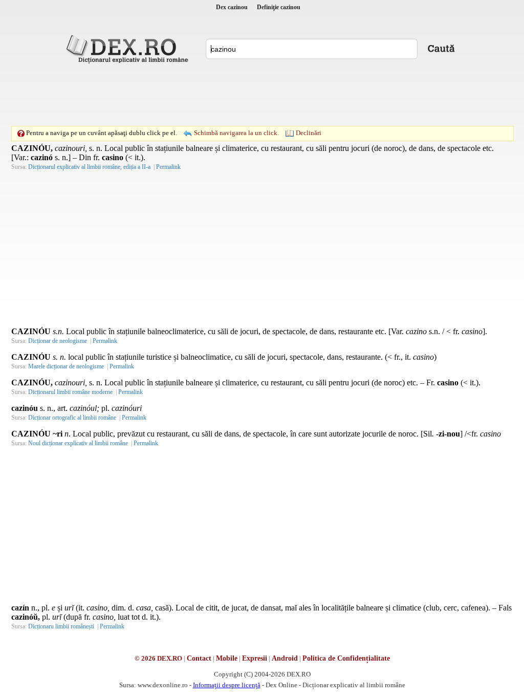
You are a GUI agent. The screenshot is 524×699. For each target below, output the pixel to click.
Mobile (226, 658)
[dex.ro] (128, 49)
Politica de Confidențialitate (346, 658)
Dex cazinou (232, 7)
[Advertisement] (262, 95)
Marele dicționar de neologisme (66, 366)
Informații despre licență (226, 685)
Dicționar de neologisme (57, 340)
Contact (199, 658)
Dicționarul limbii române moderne (70, 392)
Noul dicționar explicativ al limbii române (78, 443)
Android (285, 658)
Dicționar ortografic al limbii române (72, 417)
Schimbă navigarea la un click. (236, 133)
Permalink (168, 166)
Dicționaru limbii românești (61, 626)
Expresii (254, 658)
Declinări (308, 133)
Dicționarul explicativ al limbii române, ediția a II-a (89, 166)
